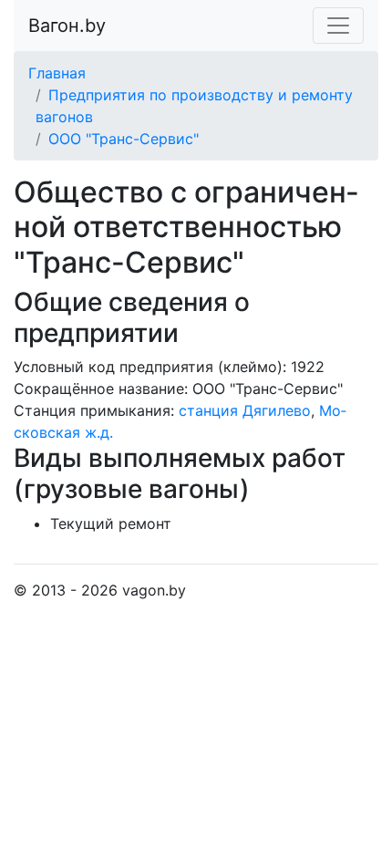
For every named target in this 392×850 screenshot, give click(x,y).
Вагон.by (67, 25)
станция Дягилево (245, 410)
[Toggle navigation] (338, 25)
